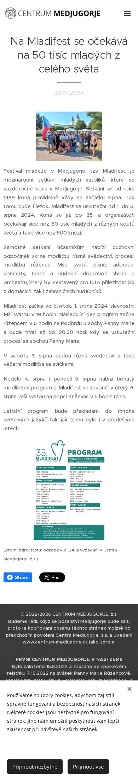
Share (22, 577)
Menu (127, 13)
